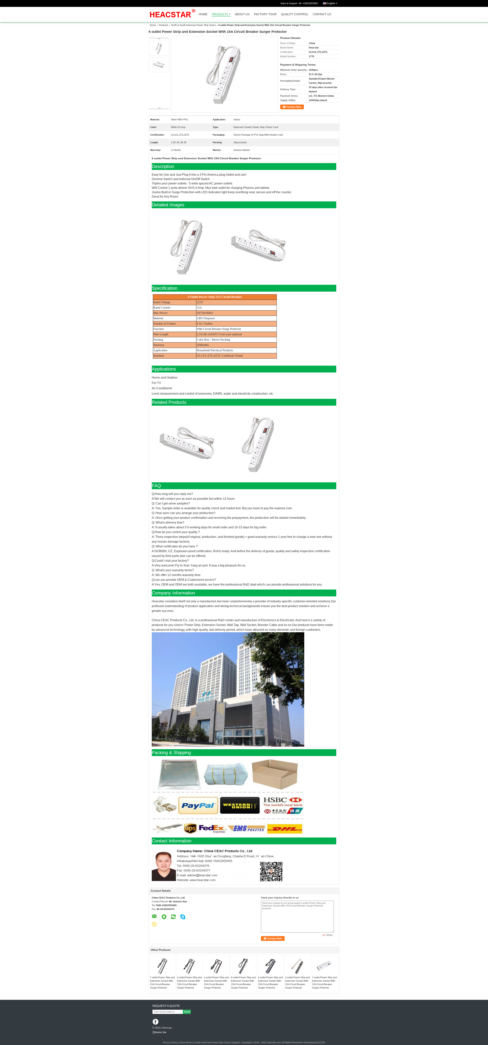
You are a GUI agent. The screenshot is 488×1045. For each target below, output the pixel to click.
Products (220, 14)
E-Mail (156, 1027)
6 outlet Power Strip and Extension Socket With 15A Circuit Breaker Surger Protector (189, 982)
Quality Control (294, 14)
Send (187, 1011)
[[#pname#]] (225, 74)
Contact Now (294, 106)
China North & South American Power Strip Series (205, 1042)
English (330, 3)
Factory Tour (265, 14)
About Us (242, 14)
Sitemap (167, 1027)
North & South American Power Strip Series (193, 25)
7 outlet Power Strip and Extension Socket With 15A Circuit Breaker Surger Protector (162, 982)
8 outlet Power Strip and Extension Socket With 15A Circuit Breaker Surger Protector (243, 982)
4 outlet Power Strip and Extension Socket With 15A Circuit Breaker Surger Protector (216, 982)
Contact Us (322, 14)
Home (203, 14)
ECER (322, 1042)
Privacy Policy (170, 1042)
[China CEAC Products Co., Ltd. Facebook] (155, 1022)
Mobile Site (160, 1032)
